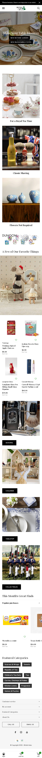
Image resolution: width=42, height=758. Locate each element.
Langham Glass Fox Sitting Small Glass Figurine (10, 386)
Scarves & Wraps (12, 664)
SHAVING (9, 443)
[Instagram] (21, 732)
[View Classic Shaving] (21, 148)
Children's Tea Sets (13, 675)
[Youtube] (27, 732)
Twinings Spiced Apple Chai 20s (8, 347)
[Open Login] (16, 340)
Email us (30, 724)
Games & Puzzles (12, 691)
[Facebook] (15, 732)
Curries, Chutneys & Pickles (16, 680)
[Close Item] (39, 2)
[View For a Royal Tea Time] (21, 96)
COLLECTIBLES (12, 587)
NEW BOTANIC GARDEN (19, 38)
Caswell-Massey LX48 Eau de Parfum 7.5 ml (31, 385)
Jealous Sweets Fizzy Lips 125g (30, 345)
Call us (11, 724)
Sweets (27, 664)
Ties (27, 675)
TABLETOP (10, 539)
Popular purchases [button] (10, 603)
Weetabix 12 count (9, 641)
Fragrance (25, 686)
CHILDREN (10, 491)
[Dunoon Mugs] (21, 240)
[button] (3, 8)
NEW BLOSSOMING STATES (21, 42)
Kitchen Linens (11, 686)
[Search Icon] (38, 8)
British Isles (28, 745)
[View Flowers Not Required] (21, 200)
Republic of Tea (11, 670)
